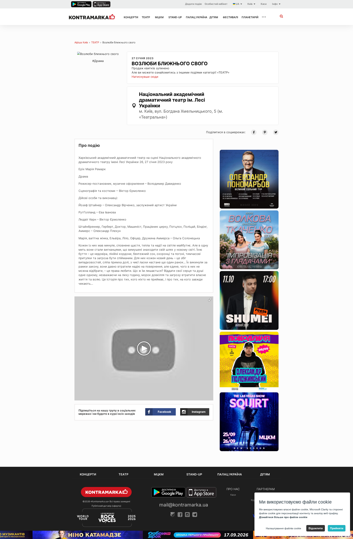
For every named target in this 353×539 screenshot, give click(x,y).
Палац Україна (194, 17)
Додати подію (193, 3)
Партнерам (266, 489)
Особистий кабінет (216, 3)
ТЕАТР (145, 17)
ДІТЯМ (212, 17)
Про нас (233, 489)
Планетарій (248, 17)
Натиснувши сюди (145, 76)
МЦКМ (158, 17)
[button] (210, 300)
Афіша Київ (81, 42)
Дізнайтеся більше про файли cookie (283, 517)
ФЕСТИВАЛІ (229, 17)
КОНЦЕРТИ (129, 17)
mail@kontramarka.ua (183, 505)
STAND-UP (173, 17)
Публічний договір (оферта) (106, 505)
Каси (264, 3)
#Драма (98, 61)
